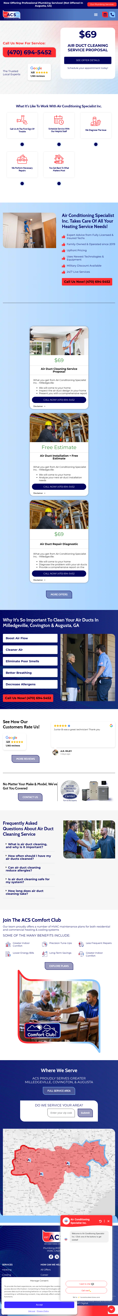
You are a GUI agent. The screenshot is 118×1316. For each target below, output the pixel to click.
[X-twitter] (57, 1257)
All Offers (46, 1269)
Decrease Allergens (21, 684)
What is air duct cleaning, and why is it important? (26, 845)
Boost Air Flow (17, 638)
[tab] (30, 638)
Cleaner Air (14, 649)
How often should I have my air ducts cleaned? (28, 857)
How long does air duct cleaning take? (24, 892)
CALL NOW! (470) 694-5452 (59, 399)
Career (44, 1275)
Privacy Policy (43, 1311)
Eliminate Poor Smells (22, 661)
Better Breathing (19, 672)
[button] (96, 14)
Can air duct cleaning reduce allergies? (23, 869)
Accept (39, 1304)
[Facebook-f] (51, 1257)
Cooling (6, 1275)
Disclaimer (38, 406)
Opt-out (31, 1311)
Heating (7, 1269)
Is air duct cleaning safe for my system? (28, 880)
